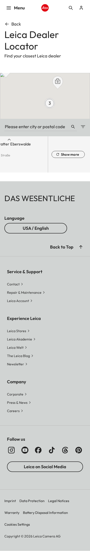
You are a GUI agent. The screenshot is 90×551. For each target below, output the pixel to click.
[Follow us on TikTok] (51, 450)
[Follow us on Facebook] (38, 450)
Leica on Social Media (45, 466)
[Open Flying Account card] (81, 8)
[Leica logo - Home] (45, 8)
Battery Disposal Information (45, 512)
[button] (58, 82)
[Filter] (81, 126)
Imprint (10, 501)
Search (73, 126)
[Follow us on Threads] (65, 450)
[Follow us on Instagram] (11, 450)
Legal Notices (58, 501)
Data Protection (32, 501)
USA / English (36, 228)
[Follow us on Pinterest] (78, 450)
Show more (70, 154)
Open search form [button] (70, 8)
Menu (19, 7)
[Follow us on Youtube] (25, 450)
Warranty (11, 512)
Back (16, 24)
